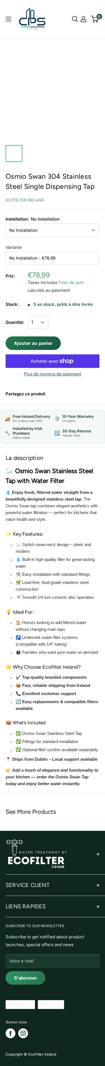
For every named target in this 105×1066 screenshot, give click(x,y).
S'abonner (25, 978)
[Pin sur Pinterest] (69, 394)
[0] (94, 19)
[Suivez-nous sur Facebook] (10, 1033)
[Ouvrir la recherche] (75, 19)
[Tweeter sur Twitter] (82, 394)
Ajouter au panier (33, 343)
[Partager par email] (94, 394)
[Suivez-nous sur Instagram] (23, 1033)
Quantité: (15, 322)
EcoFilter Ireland (25, 200)
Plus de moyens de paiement (52, 374)
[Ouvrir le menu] (8, 19)
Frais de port (71, 282)
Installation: (33, 219)
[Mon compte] (83, 19)
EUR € (46, 1004)
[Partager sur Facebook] (57, 394)
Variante (14, 247)
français (15, 1004)
